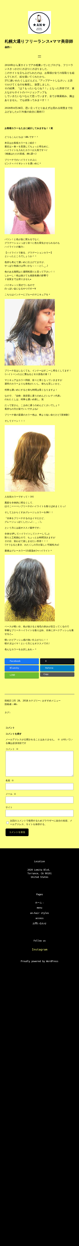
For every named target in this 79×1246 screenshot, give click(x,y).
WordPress (52, 961)
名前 (10, 780)
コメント (12, 749)
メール (11, 794)
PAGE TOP (72, 1205)
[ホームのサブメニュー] (43, 902)
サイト (9, 807)
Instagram (39, 949)
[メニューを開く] (39, 56)
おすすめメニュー (51, 700)
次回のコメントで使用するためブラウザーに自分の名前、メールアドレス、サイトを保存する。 (41, 822)
